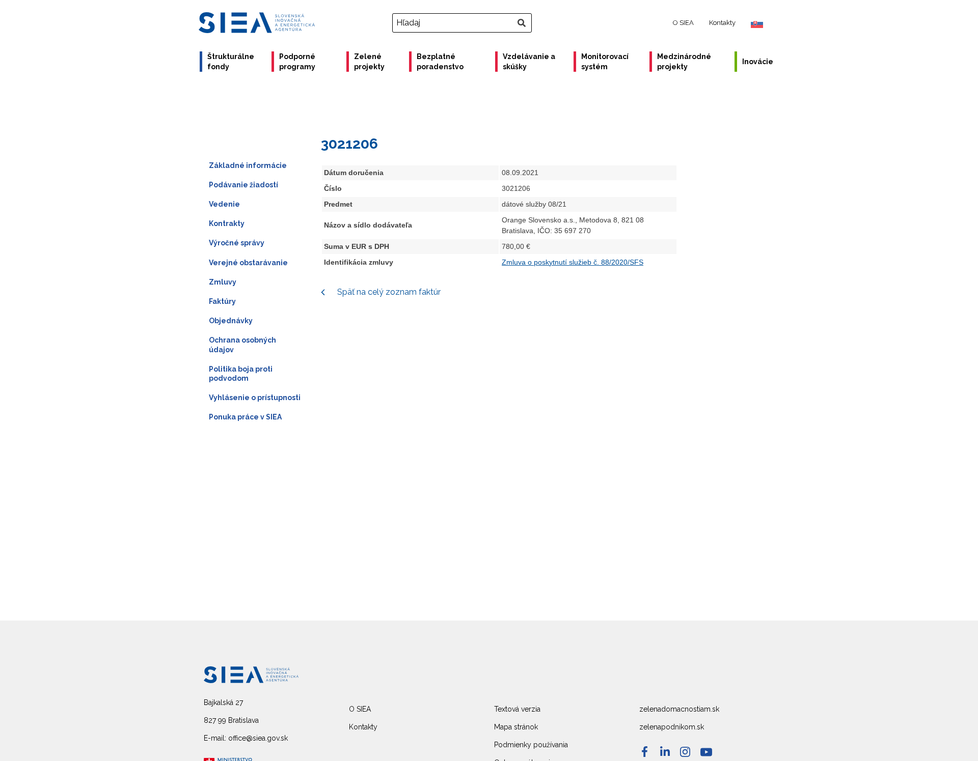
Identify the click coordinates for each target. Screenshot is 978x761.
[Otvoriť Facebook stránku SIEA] (644, 751)
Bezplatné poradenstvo (440, 61)
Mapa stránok (516, 727)
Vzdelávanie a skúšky (529, 61)
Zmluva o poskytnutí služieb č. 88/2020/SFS (572, 262)
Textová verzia (517, 709)
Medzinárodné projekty (684, 61)
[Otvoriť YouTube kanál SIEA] (706, 752)
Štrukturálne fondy (230, 61)
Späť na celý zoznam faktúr (388, 292)
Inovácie (757, 62)
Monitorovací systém (605, 61)
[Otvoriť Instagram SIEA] (685, 752)
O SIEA (683, 22)
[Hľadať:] (463, 23)
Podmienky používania (531, 745)
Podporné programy (297, 61)
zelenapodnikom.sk (671, 727)
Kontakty (722, 22)
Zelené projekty (369, 61)
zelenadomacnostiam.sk (679, 709)
